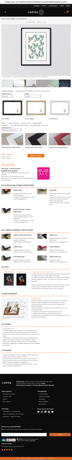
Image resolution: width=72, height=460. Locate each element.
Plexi (17, 123)
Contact (43, 5)
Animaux (39, 22)
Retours (5, 399)
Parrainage (42, 399)
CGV (17, 458)
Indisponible (37, 123)
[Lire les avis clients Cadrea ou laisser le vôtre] (7, 449)
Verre (11, 123)
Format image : (7, 94)
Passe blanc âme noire (11, 147)
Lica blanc (53, 119)
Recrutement (42, 404)
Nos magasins (7, 401)
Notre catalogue (43, 401)
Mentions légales (26, 458)
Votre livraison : (8, 91)
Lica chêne (29, 119)
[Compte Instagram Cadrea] (42, 411)
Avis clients (51, 458)
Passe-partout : (7, 127)
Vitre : (4, 123)
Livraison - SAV (7, 396)
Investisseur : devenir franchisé (11, 416)
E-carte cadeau (52, 5)
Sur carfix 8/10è (22, 125)
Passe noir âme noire (33, 147)
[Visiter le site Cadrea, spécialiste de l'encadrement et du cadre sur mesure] (8, 383)
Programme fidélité (44, 396)
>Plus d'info (44, 125)
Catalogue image (30, 22)
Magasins (36, 5)
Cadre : (27, 94)
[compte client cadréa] (64, 12)
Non (12, 125)
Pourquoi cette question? (42, 91)
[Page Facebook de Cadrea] (38, 411)
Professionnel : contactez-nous (11, 411)
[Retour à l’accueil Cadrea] (36, 12)
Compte (62, 5)
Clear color (25, 123)
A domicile (30, 91)
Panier (68, 5)
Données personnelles (39, 458)
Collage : (5, 125)
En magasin (21, 91)
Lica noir (5, 119)
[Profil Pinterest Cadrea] (49, 411)
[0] (67, 12)
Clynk (44, 22)
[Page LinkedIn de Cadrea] (45, 411)
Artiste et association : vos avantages (13, 414)
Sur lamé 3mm (35, 125)
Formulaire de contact (9, 394)
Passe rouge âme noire (58, 147)
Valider (60, 434)
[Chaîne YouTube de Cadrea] (52, 411)
